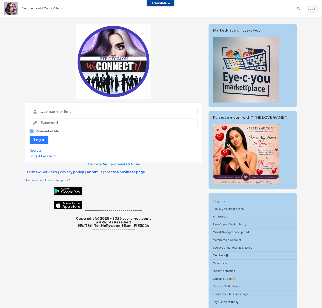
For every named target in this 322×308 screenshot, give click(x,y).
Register (36, 150)
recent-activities (224, 271)
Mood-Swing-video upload (231, 232)
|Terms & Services (41, 172)
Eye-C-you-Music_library (229, 224)
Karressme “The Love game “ (48, 180)
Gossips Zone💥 (224, 278)
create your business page (230, 294)
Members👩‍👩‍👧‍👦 (221, 255)
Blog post (219, 201)
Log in (312, 9)
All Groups (220, 216)
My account (220, 263)
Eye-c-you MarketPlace (228, 209)
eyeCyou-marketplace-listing (232, 247)
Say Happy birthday (226, 302)
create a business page (124, 172)
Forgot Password (43, 156)
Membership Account (227, 240)
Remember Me (47, 131)
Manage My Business (226, 286)
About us (94, 172)
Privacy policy (72, 172)
